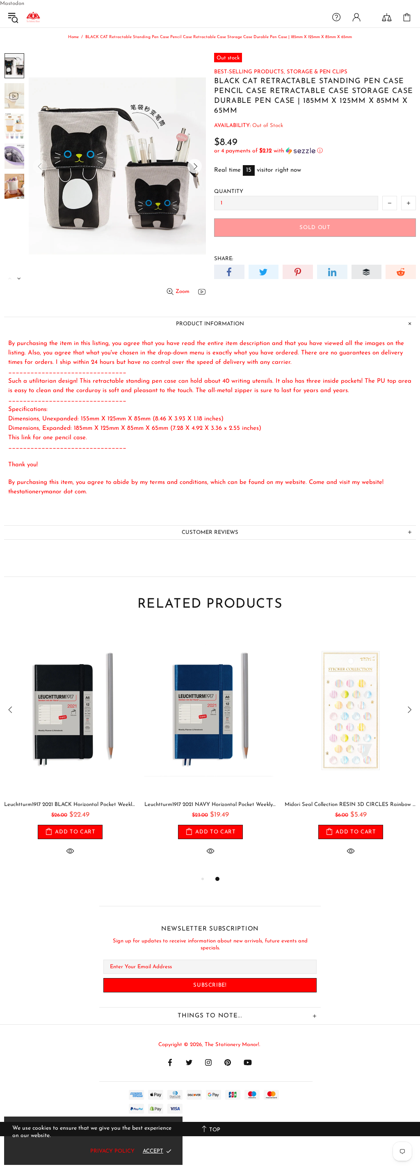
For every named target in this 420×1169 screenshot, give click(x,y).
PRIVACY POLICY (112, 1151)
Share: (223, 258)
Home (73, 37)
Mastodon (12, 3)
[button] (315, 151)
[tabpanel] (70, 750)
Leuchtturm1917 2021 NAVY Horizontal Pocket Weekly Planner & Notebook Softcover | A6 (210, 804)
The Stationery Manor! (33, 17)
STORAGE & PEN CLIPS (317, 72)
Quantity (228, 191)
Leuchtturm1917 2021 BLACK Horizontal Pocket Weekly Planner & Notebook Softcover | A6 (70, 804)
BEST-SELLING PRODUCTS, (249, 72)
